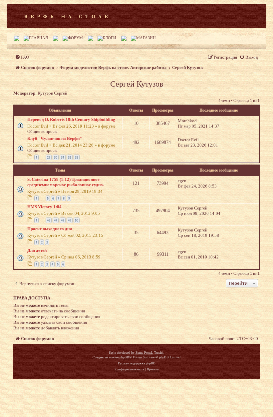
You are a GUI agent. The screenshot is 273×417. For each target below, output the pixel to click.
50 (76, 220)
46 (48, 220)
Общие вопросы (42, 131)
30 (55, 157)
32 (69, 157)
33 (76, 157)
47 (55, 220)
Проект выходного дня (49, 228)
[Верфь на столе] (66, 16)
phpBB (124, 357)
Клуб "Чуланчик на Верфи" (54, 138)
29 (48, 157)
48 (62, 220)
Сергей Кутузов (136, 84)
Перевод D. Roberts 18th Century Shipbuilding (71, 119)
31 (62, 157)
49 (69, 220)
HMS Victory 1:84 (44, 206)
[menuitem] (22, 57)
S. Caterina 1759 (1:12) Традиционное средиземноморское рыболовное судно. (65, 182)
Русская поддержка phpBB (136, 363)
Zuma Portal (144, 352)
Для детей (37, 250)
